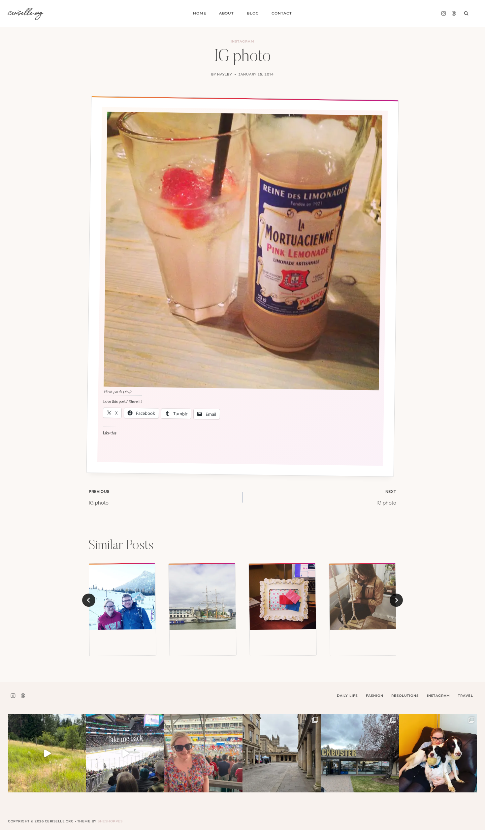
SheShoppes (110, 821)
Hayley (224, 74)
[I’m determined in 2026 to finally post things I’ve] (360, 753)
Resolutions (404, 695)
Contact (282, 13)
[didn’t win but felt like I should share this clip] (125, 753)
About (226, 13)
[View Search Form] (466, 13)
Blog (252, 13)
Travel (465, 695)
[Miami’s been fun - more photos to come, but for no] (203, 753)
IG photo (99, 497)
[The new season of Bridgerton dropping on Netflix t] (281, 753)
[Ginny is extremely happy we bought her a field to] (47, 753)
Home (199, 13)
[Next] (396, 600)
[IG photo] (202, 596)
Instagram (243, 41)
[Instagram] (443, 13)
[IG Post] (122, 596)
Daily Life (347, 695)
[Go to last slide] (88, 600)
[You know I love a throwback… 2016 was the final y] (438, 753)
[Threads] (454, 13)
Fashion (374, 695)
